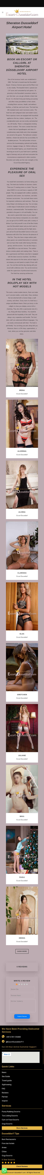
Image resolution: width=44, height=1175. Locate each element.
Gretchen (22, 694)
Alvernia (22, 451)
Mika (22, 816)
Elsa (22, 634)
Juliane (22, 755)
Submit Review (22, 1016)
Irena (22, 390)
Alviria (22, 512)
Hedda (22, 938)
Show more (22, 951)
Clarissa (22, 573)
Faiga (22, 877)
